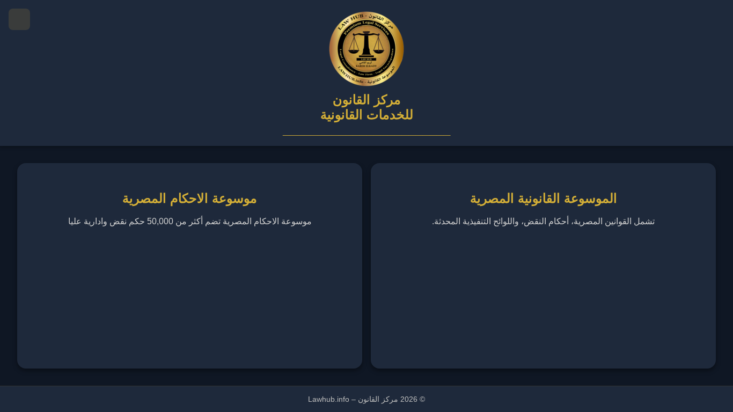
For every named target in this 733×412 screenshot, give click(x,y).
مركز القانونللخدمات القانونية (366, 107)
